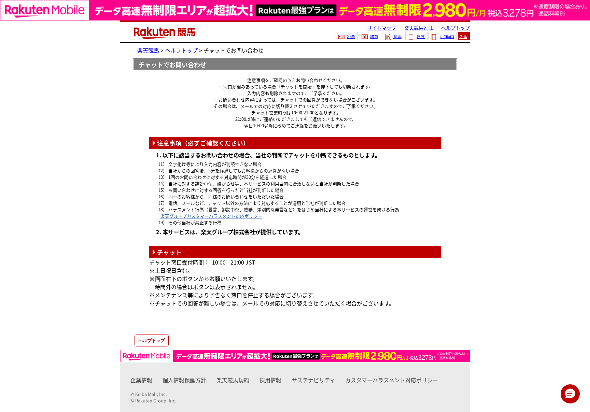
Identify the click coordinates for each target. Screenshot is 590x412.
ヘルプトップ (455, 27)
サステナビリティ (313, 380)
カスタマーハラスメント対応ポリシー (391, 380)
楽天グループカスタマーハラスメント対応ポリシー (211, 216)
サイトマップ (381, 27)
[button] (570, 393)
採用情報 (270, 380)
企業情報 (141, 380)
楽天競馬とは (418, 27)
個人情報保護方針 (184, 380)
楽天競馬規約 (232, 380)
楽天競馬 (148, 50)
